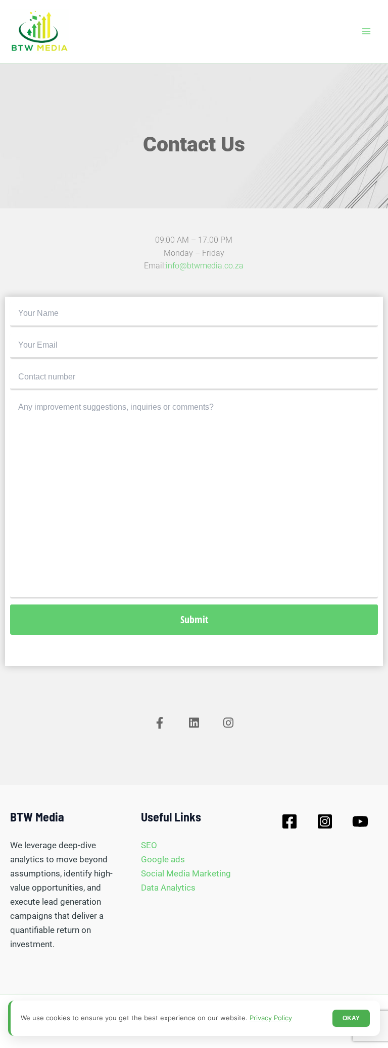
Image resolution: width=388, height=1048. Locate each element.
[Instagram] (324, 821)
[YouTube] (360, 821)
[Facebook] (289, 821)
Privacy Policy (271, 1018)
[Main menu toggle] (366, 31)
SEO (149, 845)
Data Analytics (168, 887)
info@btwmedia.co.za (205, 265)
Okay (351, 1018)
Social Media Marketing (186, 873)
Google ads (163, 859)
